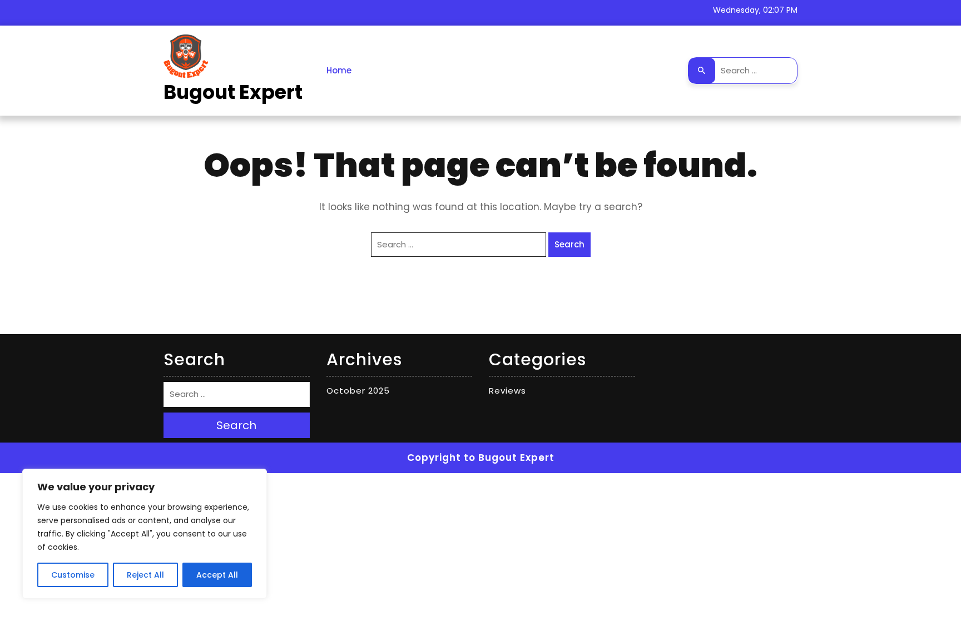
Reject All (145, 574)
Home (338, 70)
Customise (73, 574)
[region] (144, 534)
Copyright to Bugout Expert (480, 457)
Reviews (507, 390)
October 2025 (358, 390)
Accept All (217, 574)
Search (701, 70)
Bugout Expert (233, 92)
